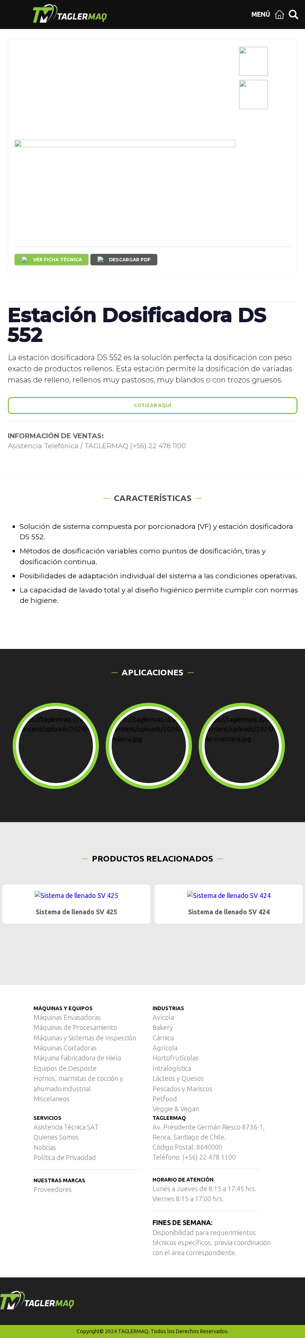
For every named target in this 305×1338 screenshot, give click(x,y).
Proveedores (52, 1189)
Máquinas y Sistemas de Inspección (84, 1037)
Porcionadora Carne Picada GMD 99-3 (228, 911)
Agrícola (164, 1047)
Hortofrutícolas (175, 1057)
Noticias (44, 1147)
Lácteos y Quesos (178, 1078)
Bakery (162, 1027)
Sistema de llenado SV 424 (76, 911)
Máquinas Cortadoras (65, 1047)
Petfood (164, 1098)
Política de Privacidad (64, 1157)
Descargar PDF (130, 259)
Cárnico (163, 1037)
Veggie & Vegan (175, 1108)
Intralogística (171, 1068)
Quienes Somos (56, 1137)
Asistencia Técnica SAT (66, 1127)
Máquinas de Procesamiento (75, 1027)
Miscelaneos (51, 1098)
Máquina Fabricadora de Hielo (77, 1057)
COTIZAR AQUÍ (152, 405)
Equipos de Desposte (65, 1068)
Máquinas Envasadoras (67, 1017)
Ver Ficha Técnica (57, 259)
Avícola (163, 1017)
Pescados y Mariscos (182, 1088)
